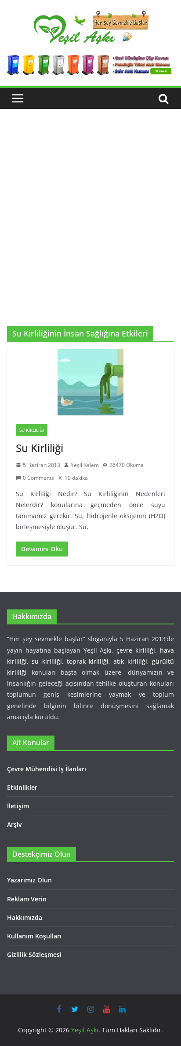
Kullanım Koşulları (34, 936)
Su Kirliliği (31, 430)
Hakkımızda (24, 917)
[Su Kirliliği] (90, 382)
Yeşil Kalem (85, 465)
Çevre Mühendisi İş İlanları (46, 769)
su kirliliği (47, 661)
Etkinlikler (22, 787)
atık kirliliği (130, 661)
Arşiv (14, 824)
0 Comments (38, 478)
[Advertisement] (90, 230)
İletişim (18, 806)
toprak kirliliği (88, 661)
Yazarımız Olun (29, 880)
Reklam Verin (27, 899)
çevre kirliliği (135, 650)
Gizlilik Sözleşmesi (34, 954)
